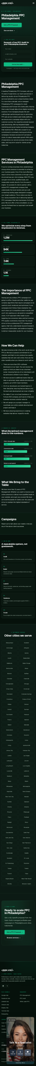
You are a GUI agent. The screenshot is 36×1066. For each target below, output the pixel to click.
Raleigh (9, 822)
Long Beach (9, 766)
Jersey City (9, 750)
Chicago (26, 684)
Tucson (9, 873)
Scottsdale (9, 853)
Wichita (9, 884)
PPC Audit (23, 998)
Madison (9, 776)
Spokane (9, 858)
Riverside (26, 827)
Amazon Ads (5, 1004)
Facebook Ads (5, 998)
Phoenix (9, 812)
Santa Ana (26, 848)
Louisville (9, 771)
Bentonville (9, 668)
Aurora (26, 653)
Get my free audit (18, 64)
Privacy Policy (5, 1061)
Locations (4, 1032)
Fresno (9, 720)
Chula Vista (9, 689)
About (3, 1026)
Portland (26, 817)
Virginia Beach (9, 879)
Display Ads (4, 1008)
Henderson (26, 730)
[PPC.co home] (7, 3)
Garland (26, 720)
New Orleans (26, 791)
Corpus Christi (26, 699)
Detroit (9, 709)
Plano (9, 817)
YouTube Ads (5, 1011)
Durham (26, 709)
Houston (26, 735)
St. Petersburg (9, 863)
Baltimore (9, 663)
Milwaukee (9, 786)
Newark (26, 796)
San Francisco (26, 843)
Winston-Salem (26, 884)
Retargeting (4, 1014)
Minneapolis (26, 786)
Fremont (26, 714)
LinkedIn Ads (5, 1001)
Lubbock (26, 771)
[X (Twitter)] (7, 986)
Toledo (26, 868)
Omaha (9, 807)
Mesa (9, 781)
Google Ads (4, 995)
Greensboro (9, 730)
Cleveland (9, 694)
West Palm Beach (26, 879)
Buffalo (26, 673)
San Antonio (26, 837)
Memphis (26, 776)
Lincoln (26, 761)
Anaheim (26, 643)
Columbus (9, 699)
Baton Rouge (26, 663)
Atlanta (10, 653)
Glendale (26, 725)
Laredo (9, 755)
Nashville (9, 791)
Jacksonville (26, 745)
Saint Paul (26, 832)
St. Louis (26, 858)
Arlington (26, 648)
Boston (9, 673)
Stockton (26, 863)
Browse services (13, 938)
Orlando (26, 807)
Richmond (9, 827)
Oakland (26, 802)
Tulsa (26, 873)
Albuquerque (9, 643)
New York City (9, 796)
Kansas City (26, 750)
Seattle (27, 853)
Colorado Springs (26, 694)
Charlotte (26, 678)
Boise (26, 668)
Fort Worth (9, 714)
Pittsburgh (26, 812)
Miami (26, 781)
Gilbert (9, 725)
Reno (26, 822)
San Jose (9, 848)
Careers (3, 1029)
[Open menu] (33, 3)
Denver (26, 704)
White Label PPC (24, 1001)
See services (9, 31)
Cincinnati (26, 689)
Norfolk (9, 802)
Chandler (9, 678)
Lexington (9, 761)
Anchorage (9, 648)
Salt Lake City (9, 837)
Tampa (9, 868)
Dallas (9, 704)
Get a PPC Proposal (11, 25)
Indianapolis (9, 740)
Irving (9, 745)
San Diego (9, 843)
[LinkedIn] (3, 986)
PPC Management (25, 995)
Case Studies (5, 1023)
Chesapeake (9, 684)
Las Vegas (26, 755)
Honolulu (9, 735)
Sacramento (9, 832)
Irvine (26, 740)
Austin (9, 658)
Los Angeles (26, 766)
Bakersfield (26, 658)
